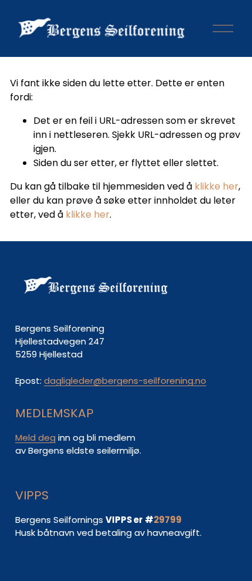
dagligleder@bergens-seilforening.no (125, 380)
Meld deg (35, 437)
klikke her (217, 186)
